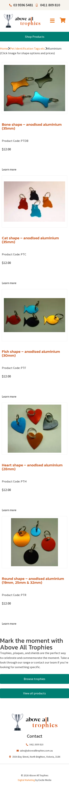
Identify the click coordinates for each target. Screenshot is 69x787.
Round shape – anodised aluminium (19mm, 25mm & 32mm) (33, 580)
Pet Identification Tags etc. (27, 48)
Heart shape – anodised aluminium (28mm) (32, 467)
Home (4, 48)
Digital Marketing (26, 780)
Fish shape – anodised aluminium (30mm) (31, 353)
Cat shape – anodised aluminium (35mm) (30, 240)
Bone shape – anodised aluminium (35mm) (32, 126)
